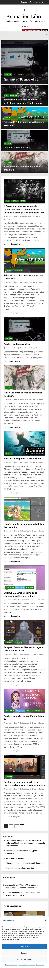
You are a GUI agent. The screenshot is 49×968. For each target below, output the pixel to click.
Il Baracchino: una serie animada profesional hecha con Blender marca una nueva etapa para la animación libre (24, 103)
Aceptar (24, 946)
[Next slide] (46, 2)
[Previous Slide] (42, 2)
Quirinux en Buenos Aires (31, 2)
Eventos (8, 75)
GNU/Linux (20, 588)
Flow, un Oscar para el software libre (22, 458)
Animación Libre (24, 16)
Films (6, 95)
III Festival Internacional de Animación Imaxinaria (24, 863)
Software (16, 118)
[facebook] (24, 10)
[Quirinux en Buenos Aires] (24, 62)
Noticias (13, 95)
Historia (9, 777)
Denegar (24, 953)
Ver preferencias (24, 959)
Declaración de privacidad (27, 965)
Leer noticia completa (12, 244)
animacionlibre (11, 216)
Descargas (10, 588)
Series (22, 201)
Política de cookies (11, 965)
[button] (45, 921)
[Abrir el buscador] (47, 34)
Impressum (40, 965)
